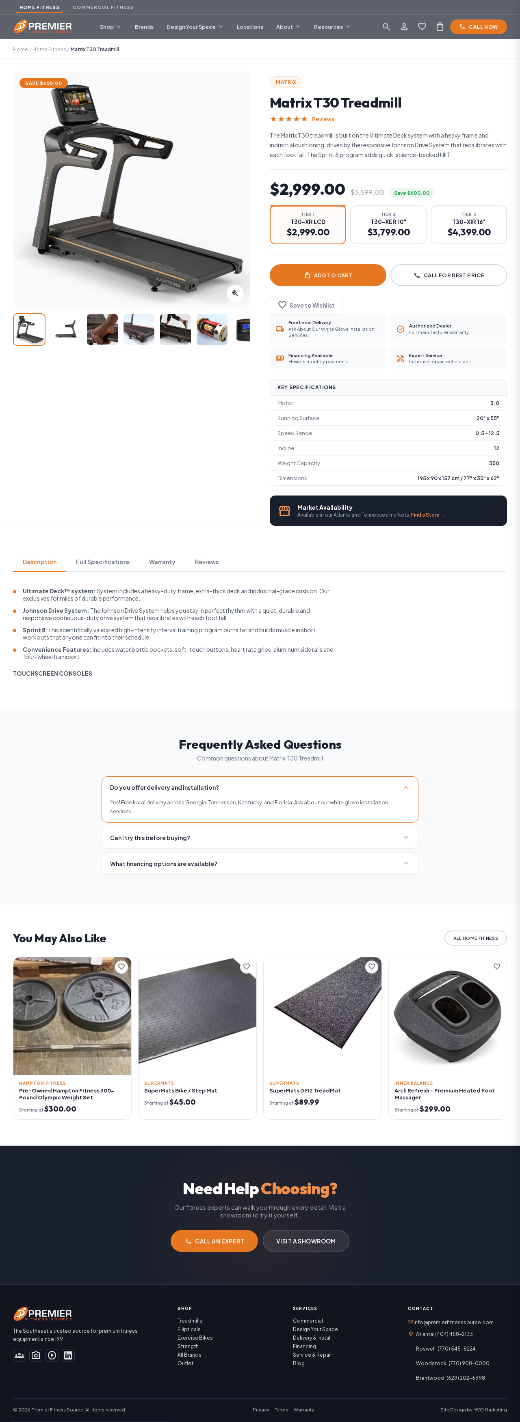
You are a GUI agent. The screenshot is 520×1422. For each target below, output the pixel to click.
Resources (332, 27)
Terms (281, 1409)
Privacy (261, 1409)
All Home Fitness (475, 938)
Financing (304, 1346)
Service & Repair (312, 1355)
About (288, 27)
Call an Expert (214, 1241)
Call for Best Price (448, 275)
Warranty (162, 561)
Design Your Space (195, 27)
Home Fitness (40, 7)
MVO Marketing (490, 1409)
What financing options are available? (260, 863)
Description (39, 561)
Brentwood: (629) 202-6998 (450, 1378)
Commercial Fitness (103, 7)
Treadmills (190, 1321)
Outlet (185, 1363)
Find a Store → (428, 515)
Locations (250, 27)
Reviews (323, 119)
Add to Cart (328, 275)
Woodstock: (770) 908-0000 (453, 1363)
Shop (111, 27)
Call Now (478, 27)
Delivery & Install (312, 1338)
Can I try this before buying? (260, 837)
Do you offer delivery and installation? (260, 787)
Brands (144, 27)
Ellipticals (189, 1329)
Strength (188, 1346)
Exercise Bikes (195, 1338)
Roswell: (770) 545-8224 (446, 1349)
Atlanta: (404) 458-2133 (444, 1334)
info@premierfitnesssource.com (451, 1321)
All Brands (190, 1355)
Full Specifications (103, 561)
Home (20, 49)
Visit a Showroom (306, 1241)
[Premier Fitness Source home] (43, 27)
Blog (299, 1363)
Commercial (308, 1321)
